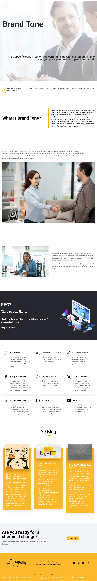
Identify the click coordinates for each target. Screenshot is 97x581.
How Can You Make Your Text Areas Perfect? (80, 466)
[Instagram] (88, 563)
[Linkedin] (83, 563)
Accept (91, 578)
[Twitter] (78, 563)
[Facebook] (74, 563)
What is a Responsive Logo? (47, 464)
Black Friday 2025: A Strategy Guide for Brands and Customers (16, 476)
